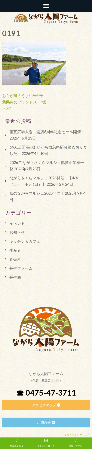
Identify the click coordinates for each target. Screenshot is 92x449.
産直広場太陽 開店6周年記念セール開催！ (47, 131)
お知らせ (17, 232)
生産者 (15, 250)
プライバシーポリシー (77, 434)
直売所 (15, 259)
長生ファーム (21, 268)
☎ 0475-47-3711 (46, 392)
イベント (17, 223)
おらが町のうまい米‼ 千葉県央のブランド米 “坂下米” (24, 102)
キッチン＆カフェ (24, 241)
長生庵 (15, 277)
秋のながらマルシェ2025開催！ (36, 193)
